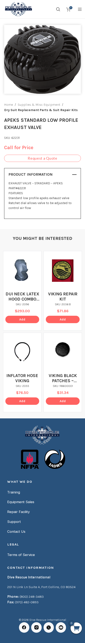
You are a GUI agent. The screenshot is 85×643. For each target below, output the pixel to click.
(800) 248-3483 (32, 596)
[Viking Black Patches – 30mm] (63, 350)
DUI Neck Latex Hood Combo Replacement (22, 296)
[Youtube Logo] (61, 627)
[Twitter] (49, 627)
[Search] (58, 9)
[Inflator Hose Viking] (22, 352)
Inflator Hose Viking (22, 378)
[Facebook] (24, 627)
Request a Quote (42, 158)
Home (8, 105)
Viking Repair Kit (62, 296)
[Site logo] (18, 9)
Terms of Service (21, 555)
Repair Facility (18, 512)
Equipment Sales (20, 502)
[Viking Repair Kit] (63, 270)
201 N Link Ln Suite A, (24, 587)
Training (13, 492)
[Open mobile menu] (80, 9)
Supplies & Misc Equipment (39, 105)
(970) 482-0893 (27, 602)
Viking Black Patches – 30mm (63, 378)
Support (14, 522)
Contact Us (16, 531)
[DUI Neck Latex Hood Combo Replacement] (22, 270)
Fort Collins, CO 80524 (58, 587)
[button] (22, 319)
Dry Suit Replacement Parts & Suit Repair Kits (41, 110)
